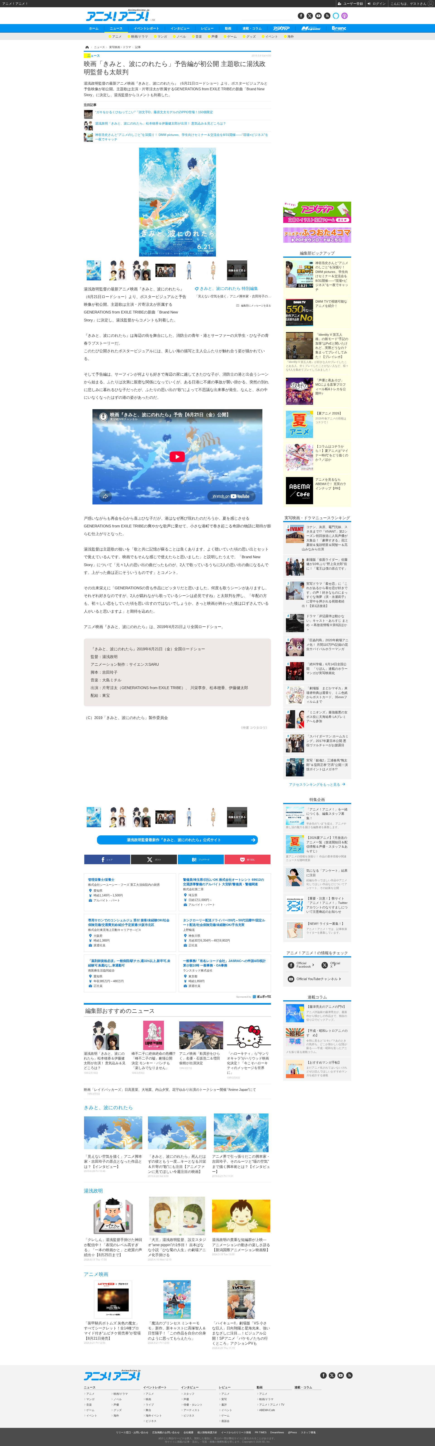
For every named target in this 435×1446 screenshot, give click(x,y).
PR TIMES (260, 1432)
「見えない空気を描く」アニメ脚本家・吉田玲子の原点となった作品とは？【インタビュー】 (261, 296)
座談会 (225, 1421)
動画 (228, 28)
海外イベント (154, 1415)
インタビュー (180, 28)
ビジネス (151, 1421)
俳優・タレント (193, 1404)
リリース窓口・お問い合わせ (132, 1432)
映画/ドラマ (139, 36)
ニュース (116, 28)
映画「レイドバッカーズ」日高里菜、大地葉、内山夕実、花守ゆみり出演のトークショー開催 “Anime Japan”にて (170, 1091)
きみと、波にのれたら (108, 1107)
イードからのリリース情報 (236, 1432)
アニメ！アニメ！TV (271, 1404)
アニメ (117, 36)
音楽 (199, 36)
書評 (224, 1404)
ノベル (181, 36)
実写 (224, 1399)
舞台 (148, 1410)
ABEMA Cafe (267, 1410)
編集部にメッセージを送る (256, 305)
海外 (291, 36)
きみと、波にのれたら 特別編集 (229, 288)
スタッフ (189, 1393)
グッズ (251, 36)
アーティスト (192, 1410)
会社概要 (188, 1432)
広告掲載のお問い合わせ (166, 1432)
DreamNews (277, 1432)
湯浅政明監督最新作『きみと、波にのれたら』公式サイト (174, 840)
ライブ (150, 1404)
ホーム (94, 28)
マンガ (162, 36)
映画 (148, 1399)
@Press (292, 1432)
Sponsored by (243, 997)
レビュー (207, 28)
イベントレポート (146, 28)
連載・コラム (252, 28)
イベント (271, 36)
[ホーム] (87, 47)
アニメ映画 (96, 1274)
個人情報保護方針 (207, 1432)
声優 (214, 36)
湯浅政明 (93, 1190)
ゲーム (232, 36)
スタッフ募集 (308, 1432)
